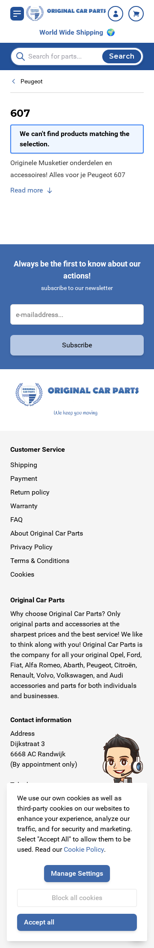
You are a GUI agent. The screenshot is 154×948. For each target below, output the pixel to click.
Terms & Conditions (39, 561)
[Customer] (115, 13)
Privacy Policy (31, 547)
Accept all (39, 922)
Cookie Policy (84, 849)
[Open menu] (17, 14)
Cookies (22, 574)
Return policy (30, 492)
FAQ (16, 519)
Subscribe (77, 345)
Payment (23, 478)
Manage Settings (77, 873)
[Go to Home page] (66, 13)
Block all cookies (77, 898)
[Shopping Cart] (136, 13)
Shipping (23, 465)
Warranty (24, 506)
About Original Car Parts (46, 533)
